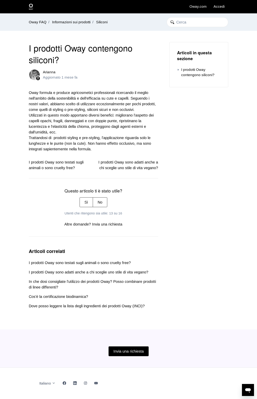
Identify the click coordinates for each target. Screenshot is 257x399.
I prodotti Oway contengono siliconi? (197, 72)
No (100, 202)
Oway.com (198, 6)
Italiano (45, 383)
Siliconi (102, 22)
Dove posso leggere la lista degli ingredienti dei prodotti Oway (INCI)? (87, 306)
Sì (86, 202)
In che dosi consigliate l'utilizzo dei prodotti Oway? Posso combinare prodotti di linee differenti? (92, 284)
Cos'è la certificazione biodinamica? (58, 297)
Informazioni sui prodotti (71, 22)
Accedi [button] (219, 6)
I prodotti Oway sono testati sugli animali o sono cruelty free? (80, 263)
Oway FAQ (37, 22)
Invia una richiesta (107, 224)
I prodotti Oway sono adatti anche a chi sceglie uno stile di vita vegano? (88, 272)
